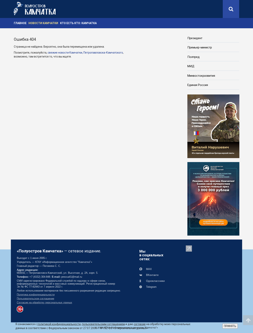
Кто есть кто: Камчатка (78, 23)
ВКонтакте (152, 275)
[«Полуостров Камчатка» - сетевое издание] (34, 8)
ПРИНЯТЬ (230, 326)
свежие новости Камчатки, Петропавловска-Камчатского (85, 52)
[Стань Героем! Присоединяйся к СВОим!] (213, 125)
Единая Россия (197, 85)
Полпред (193, 57)
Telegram (151, 286)
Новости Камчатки (43, 23)
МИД (190, 66)
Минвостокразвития (201, 75)
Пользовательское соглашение (35, 298)
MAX (148, 269)
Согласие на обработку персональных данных (44, 302)
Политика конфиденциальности (36, 294)
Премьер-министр (199, 47)
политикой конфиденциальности (59, 324)
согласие (140, 324)
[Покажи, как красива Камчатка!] (213, 198)
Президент (194, 38)
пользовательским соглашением (103, 324)
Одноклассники (155, 280)
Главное (20, 23)
